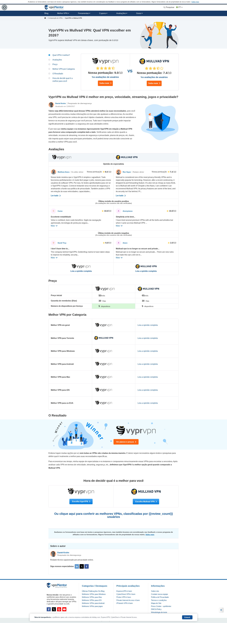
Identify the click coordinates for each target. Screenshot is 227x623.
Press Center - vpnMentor (161, 606)
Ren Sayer (127, 172)
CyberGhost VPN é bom (125, 594)
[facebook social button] (49, 609)
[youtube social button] (64, 609)
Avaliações (121, 13)
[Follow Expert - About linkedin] (77, 566)
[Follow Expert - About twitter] (82, 566)
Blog (46, 13)
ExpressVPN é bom (124, 591)
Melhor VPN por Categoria (63, 69)
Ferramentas (83, 13)
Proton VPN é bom (123, 597)
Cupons (102, 13)
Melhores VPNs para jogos (92, 606)
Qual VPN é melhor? (61, 55)
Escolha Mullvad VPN (145, 502)
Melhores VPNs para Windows (94, 594)
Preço (54, 64)
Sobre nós (155, 591)
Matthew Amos (64, 172)
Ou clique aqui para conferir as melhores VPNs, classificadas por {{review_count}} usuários (113, 515)
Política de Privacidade (160, 597)
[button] (4, 7)
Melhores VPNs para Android (93, 603)
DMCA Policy (156, 609)
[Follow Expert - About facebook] (86, 566)
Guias (138, 13)
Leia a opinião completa (81, 271)
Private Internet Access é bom (128, 600)
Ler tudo (55, 196)
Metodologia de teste (159, 612)
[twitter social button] (54, 609)
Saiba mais (104, 83)
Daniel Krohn (60, 103)
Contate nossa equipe (159, 594)
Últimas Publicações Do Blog (93, 591)
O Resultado (57, 74)
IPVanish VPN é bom (124, 603)
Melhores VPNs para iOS (92, 600)
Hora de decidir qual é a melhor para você (62, 79)
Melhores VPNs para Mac (92, 597)
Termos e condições (159, 600)
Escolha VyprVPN (80, 501)
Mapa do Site (156, 603)
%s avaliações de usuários (105, 77)
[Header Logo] (54, 7)
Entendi (187, 617)
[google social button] (59, 609)
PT (179, 7)
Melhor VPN (62, 13)
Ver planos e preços (125, 442)
